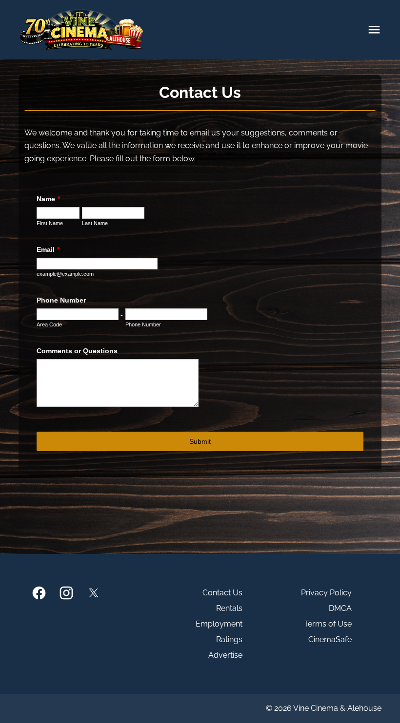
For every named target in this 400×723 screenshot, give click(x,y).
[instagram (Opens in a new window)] (66, 593)
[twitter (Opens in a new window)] (93, 593)
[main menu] (374, 29)
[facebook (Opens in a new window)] (39, 593)
